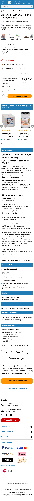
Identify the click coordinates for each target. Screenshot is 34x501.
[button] (17, 27)
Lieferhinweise (9, 145)
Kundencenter (11, 411)
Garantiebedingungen (22, 494)
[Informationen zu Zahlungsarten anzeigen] (17, 454)
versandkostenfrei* (9, 60)
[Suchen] (31, 6)
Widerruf (18, 484)
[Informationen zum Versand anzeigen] (7, 471)
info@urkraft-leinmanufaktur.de (14, 345)
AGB (4, 484)
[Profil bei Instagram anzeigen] (2, 415)
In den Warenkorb (21, 96)
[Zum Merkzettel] (4, 96)
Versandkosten (28, 489)
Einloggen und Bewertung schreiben (15, 21)
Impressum (10, 484)
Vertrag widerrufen (10, 420)
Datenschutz (26, 484)
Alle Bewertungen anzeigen (18, 388)
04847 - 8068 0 (12, 405)
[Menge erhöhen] (13, 91)
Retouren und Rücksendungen (21, 496)
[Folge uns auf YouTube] (11, 415)
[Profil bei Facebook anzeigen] (6, 415)
